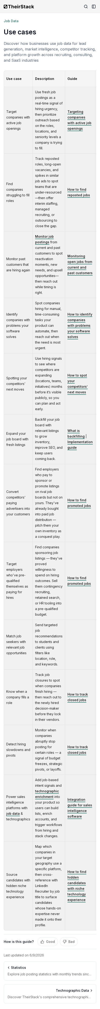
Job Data (11, 21)
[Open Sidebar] (94, 7)
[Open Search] (86, 7)
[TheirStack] (20, 6)
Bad (71, 942)
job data (13, 813)
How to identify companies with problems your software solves (79, 325)
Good (50, 942)
